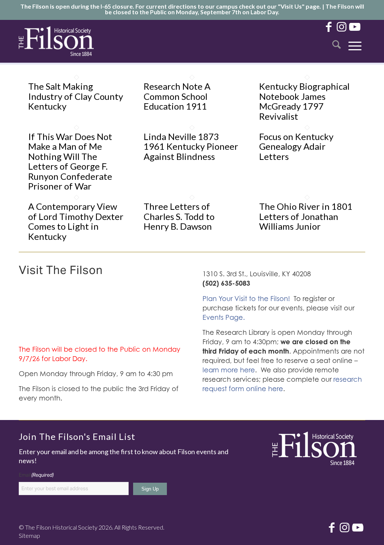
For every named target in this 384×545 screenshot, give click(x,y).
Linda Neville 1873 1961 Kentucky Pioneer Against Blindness (191, 146)
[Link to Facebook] (328, 26)
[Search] (336, 41)
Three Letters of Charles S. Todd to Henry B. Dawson (179, 216)
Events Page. (223, 317)
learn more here (228, 370)
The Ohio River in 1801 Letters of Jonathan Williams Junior (305, 216)
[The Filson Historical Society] (56, 41)
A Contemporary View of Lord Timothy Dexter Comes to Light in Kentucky (75, 221)
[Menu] (355, 41)
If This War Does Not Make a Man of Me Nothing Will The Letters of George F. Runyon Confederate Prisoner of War (70, 161)
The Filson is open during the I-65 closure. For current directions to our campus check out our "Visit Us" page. (170, 6)
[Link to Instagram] (341, 26)
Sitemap (29, 535)
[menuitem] (336, 41)
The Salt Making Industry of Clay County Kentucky (75, 96)
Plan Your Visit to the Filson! (246, 299)
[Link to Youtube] (354, 26)
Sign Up (150, 489)
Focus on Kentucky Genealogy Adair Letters (296, 146)
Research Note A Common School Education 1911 (177, 96)
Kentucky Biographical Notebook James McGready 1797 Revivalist (304, 101)
